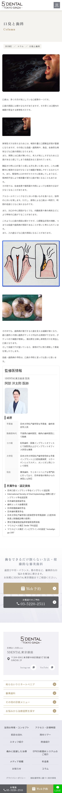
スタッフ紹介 (17, 741)
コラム (20, 46)
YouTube (44, 667)
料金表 (45, 761)
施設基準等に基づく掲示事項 (43, 778)
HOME (8, 46)
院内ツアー (45, 734)
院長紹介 (45, 741)
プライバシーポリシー (16, 778)
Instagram (25, 667)
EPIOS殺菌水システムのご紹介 (45, 753)
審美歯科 (10, 693)
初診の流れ (16, 734)
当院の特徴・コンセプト (16, 727)
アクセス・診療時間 (45, 727)
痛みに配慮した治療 (16, 751)
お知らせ (16, 768)
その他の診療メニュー (18, 702)
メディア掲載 (17, 761)
